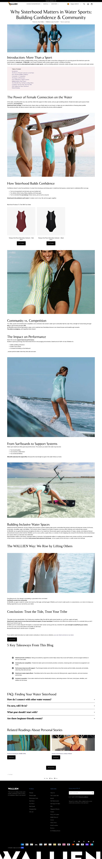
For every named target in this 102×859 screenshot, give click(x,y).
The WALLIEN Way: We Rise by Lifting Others (22, 83)
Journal (52, 798)
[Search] (84, 4)
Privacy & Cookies (54, 814)
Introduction (15, 71)
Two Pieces (31, 803)
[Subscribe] (92, 793)
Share (52, 778)
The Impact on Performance (18, 77)
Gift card (31, 811)
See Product (21, 243)
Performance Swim (33, 798)
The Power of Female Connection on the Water (23, 72)
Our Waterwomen (54, 801)
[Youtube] (88, 841)
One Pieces (31, 801)
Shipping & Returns (54, 809)
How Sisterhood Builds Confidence (20, 74)
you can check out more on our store (64, 635)
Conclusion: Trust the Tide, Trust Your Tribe (22, 84)
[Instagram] (83, 841)
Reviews (52, 828)
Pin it (56, 778)
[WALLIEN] (13, 4)
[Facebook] (79, 841)
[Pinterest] (74, 841)
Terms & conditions (83, 796)
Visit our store (12, 639)
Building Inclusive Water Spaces (19, 81)
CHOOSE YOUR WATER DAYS (33, 4)
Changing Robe (32, 809)
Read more (11, 757)
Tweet (47, 778)
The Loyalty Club (54, 795)
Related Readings (16, 88)
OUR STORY (54, 4)
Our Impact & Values (55, 803)
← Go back (9, 774)
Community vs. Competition (18, 76)
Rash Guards (32, 806)
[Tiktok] (93, 841)
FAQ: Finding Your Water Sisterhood (20, 86)
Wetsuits (31, 792)
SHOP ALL (45, 4)
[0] (92, 4)
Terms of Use (53, 822)
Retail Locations (54, 825)
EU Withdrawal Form (55, 830)
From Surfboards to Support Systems (20, 79)
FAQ (51, 806)
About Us (52, 792)
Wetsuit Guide (32, 795)
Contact (52, 811)
